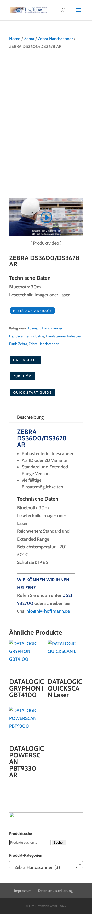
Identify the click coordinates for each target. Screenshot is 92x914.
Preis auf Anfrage (32, 311)
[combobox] (46, 864)
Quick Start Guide (32, 392)
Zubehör (22, 376)
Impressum (22, 890)
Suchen (59, 842)
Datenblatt (25, 360)
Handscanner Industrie (26, 336)
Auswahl (33, 328)
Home (14, 38)
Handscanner (52, 328)
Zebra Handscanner (55, 38)
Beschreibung (30, 417)
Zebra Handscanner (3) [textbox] (44, 867)
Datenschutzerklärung (55, 890)
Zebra (29, 38)
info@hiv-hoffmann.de (47, 611)
